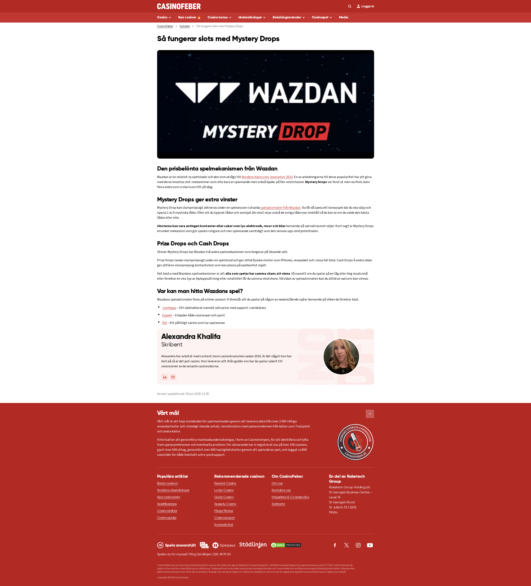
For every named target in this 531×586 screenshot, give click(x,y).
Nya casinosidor (168, 497)
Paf (164, 323)
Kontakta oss (281, 490)
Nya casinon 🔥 (189, 17)
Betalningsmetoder (287, 17)
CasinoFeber (165, 26)
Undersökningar (250, 17)
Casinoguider (167, 518)
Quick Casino (224, 497)
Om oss (277, 483)
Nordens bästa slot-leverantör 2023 (267, 177)
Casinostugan (224, 518)
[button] (370, 414)
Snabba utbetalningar (173, 490)
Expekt (167, 315)
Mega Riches (223, 511)
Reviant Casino (225, 483)
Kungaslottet (223, 525)
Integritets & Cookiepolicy (290, 497)
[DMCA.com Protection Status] (286, 545)
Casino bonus (217, 17)
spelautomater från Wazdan (281, 207)
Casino (162, 17)
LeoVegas (169, 308)
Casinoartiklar (167, 511)
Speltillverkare (167, 504)
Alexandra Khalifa (191, 337)
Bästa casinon (167, 483)
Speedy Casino (225, 504)
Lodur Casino (224, 490)
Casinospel (320, 17)
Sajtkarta (278, 504)
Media (343, 17)
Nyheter (185, 26)
